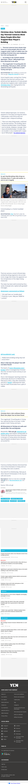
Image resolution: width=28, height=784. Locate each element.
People (2, 633)
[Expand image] (26, 185)
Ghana (6, 25)
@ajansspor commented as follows (12, 291)
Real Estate (3, 586)
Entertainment (3, 572)
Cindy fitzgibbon (5, 498)
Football (2, 579)
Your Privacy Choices (15, 783)
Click (12, 214)
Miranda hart (21, 500)
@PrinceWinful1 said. (8, 354)
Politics (2, 626)
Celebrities (3, 565)
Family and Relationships (5, 557)
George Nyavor (15, 44)
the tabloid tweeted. (19, 133)
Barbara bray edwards (16, 498)
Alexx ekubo (13, 500)
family (10, 382)
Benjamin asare (5, 500)
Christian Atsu (5, 85)
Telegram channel (13, 74)
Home (2, 25)
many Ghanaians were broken (12, 369)
